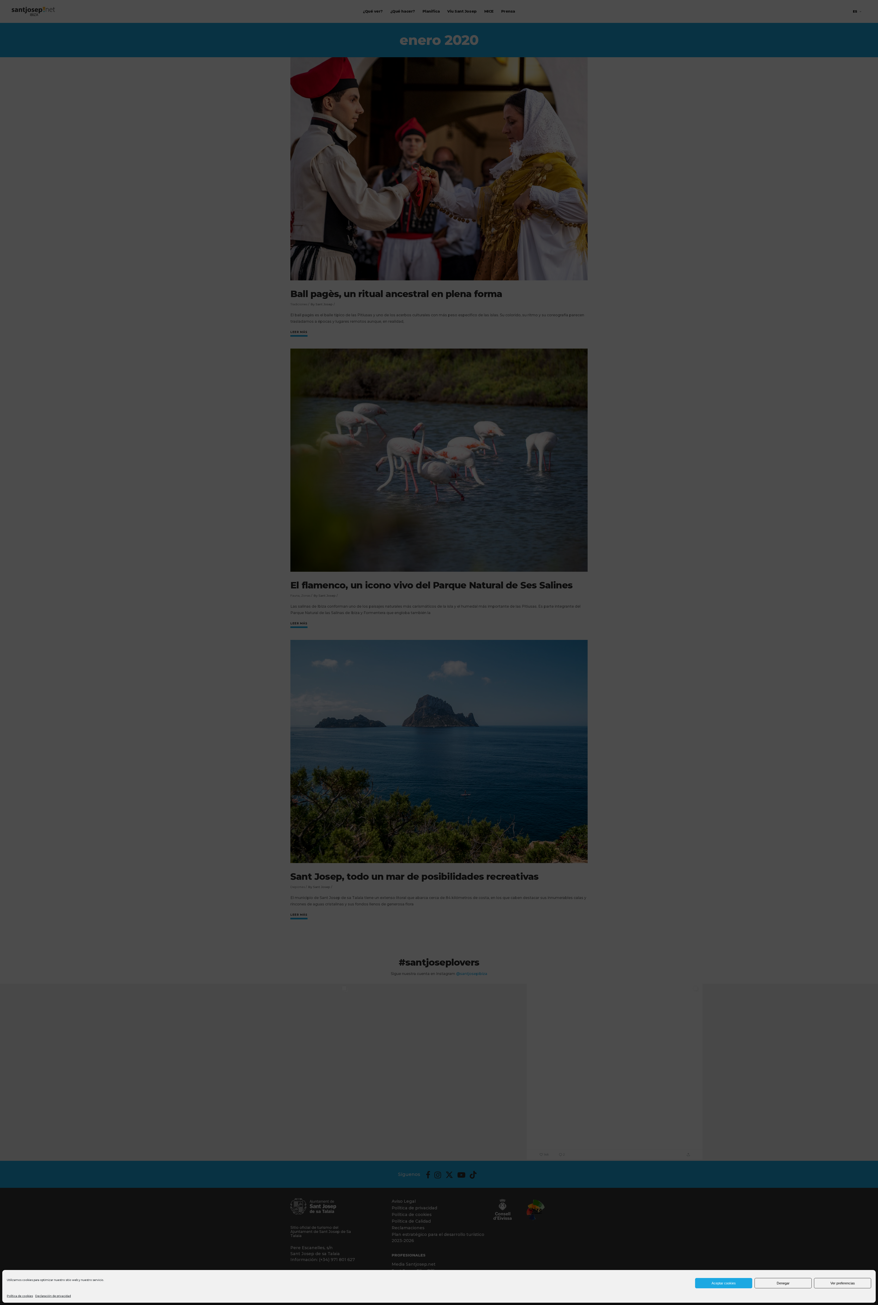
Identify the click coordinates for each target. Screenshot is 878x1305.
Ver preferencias (842, 1283)
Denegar (783, 1283)
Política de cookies (20, 1296)
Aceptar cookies (724, 1283)
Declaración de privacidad (53, 1296)
